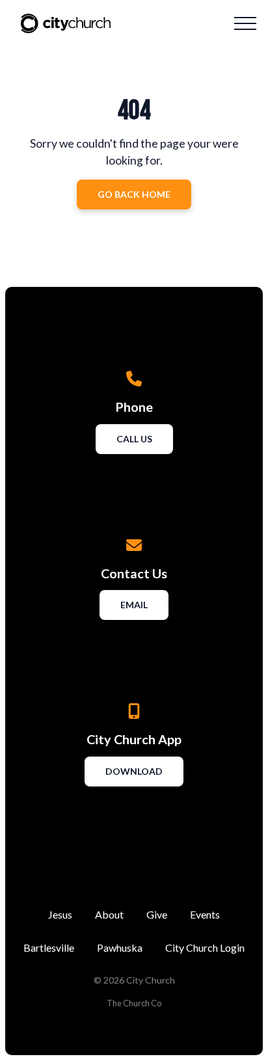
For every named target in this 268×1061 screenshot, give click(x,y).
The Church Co (134, 1003)
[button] (245, 23)
